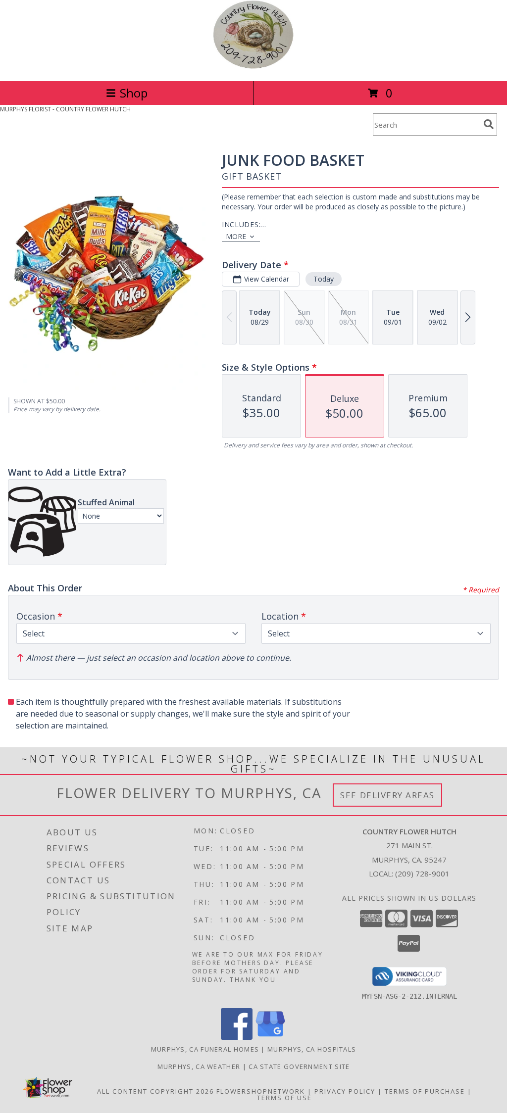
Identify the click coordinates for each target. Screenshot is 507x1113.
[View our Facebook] (237, 1037)
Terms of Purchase (425, 1091)
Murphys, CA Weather (199, 1066)
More (236, 236)
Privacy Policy (344, 1091)
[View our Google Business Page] (270, 1037)
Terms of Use (284, 1097)
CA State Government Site (299, 1066)
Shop (134, 93)
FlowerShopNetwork (260, 1091)
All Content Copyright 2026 (155, 1091)
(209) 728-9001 (422, 873)
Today (323, 279)
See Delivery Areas (387, 795)
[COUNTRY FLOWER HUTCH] (253, 66)
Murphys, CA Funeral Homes (205, 1049)
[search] (489, 124)
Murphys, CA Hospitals (311, 1049)
